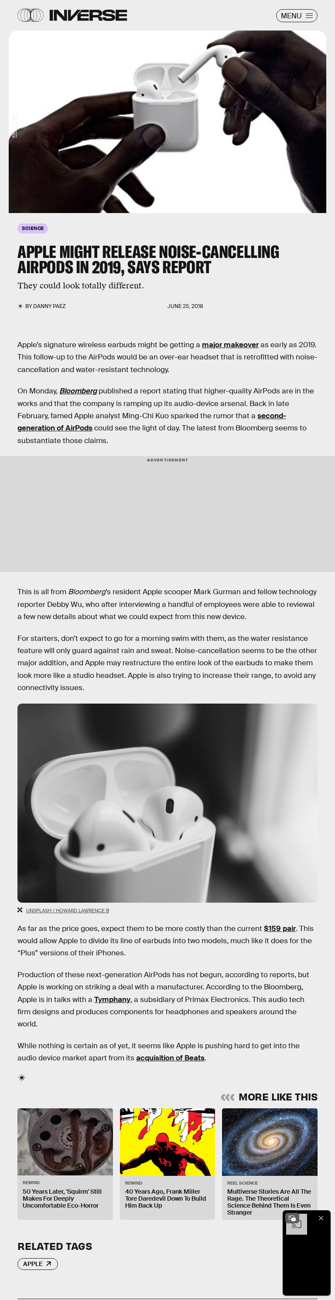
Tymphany (112, 999)
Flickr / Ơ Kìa (14, 126)
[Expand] (292, 1218)
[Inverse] (88, 15)
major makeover (230, 344)
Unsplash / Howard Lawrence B (67, 910)
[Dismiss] (321, 1218)
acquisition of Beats (170, 1058)
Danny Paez (49, 306)
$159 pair (280, 928)
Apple (33, 1264)
